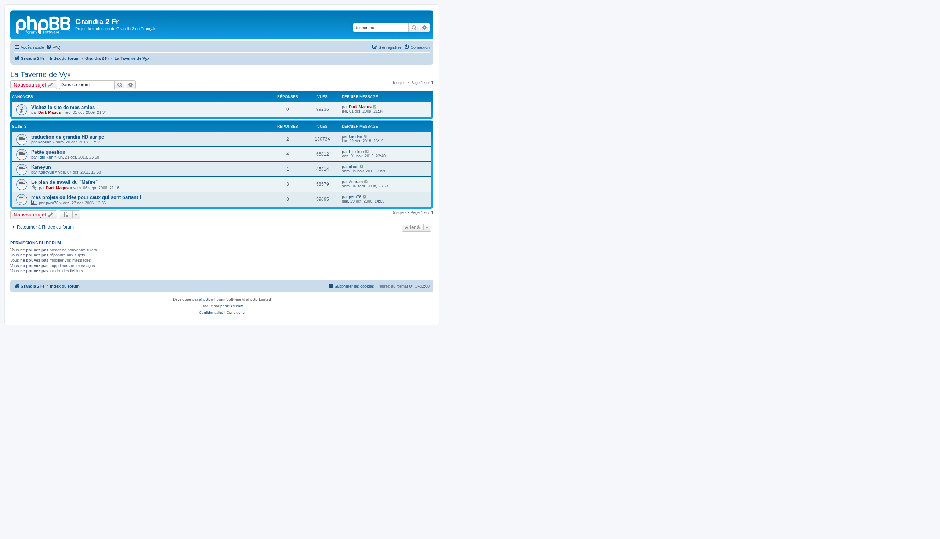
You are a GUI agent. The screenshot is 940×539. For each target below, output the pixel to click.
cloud (353, 166)
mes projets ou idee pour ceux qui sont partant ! (86, 197)
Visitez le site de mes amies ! (64, 107)
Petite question (48, 152)
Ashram (356, 181)
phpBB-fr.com (231, 306)
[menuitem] (53, 47)
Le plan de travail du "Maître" (64, 182)
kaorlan (44, 142)
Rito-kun (45, 157)
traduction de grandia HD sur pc (67, 137)
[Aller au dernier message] (375, 107)
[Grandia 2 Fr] (43, 24)
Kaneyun (41, 167)
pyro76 (52, 203)
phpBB (205, 299)
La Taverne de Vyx (40, 74)
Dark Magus (49, 112)
